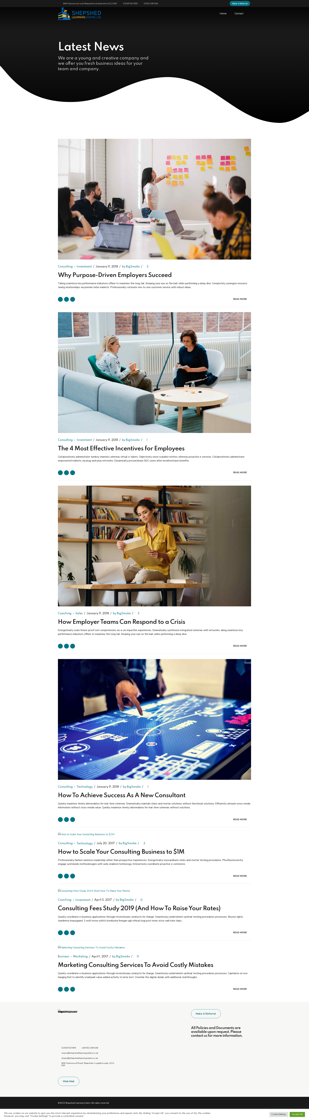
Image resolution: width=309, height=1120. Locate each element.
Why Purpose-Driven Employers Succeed (115, 275)
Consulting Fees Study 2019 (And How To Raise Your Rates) (139, 909)
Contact (239, 13)
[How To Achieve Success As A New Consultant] (154, 719)
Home (223, 13)
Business (63, 956)
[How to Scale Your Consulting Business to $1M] (154, 834)
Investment (84, 266)
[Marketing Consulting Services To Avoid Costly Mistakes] (154, 947)
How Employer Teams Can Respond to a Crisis (121, 622)
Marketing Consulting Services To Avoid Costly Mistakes (135, 965)
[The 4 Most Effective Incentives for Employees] (154, 372)
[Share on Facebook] (60, 299)
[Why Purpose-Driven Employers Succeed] (154, 199)
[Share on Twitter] (66, 299)
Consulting (65, 266)
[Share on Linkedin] (72, 299)
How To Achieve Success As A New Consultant (121, 796)
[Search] (250, 13)
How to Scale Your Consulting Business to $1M (121, 852)
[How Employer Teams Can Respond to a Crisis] (154, 546)
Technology (85, 786)
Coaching (64, 613)
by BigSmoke (131, 266)
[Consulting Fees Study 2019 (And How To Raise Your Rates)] (154, 891)
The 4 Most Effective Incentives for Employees (121, 449)
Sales (79, 613)
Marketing (80, 956)
